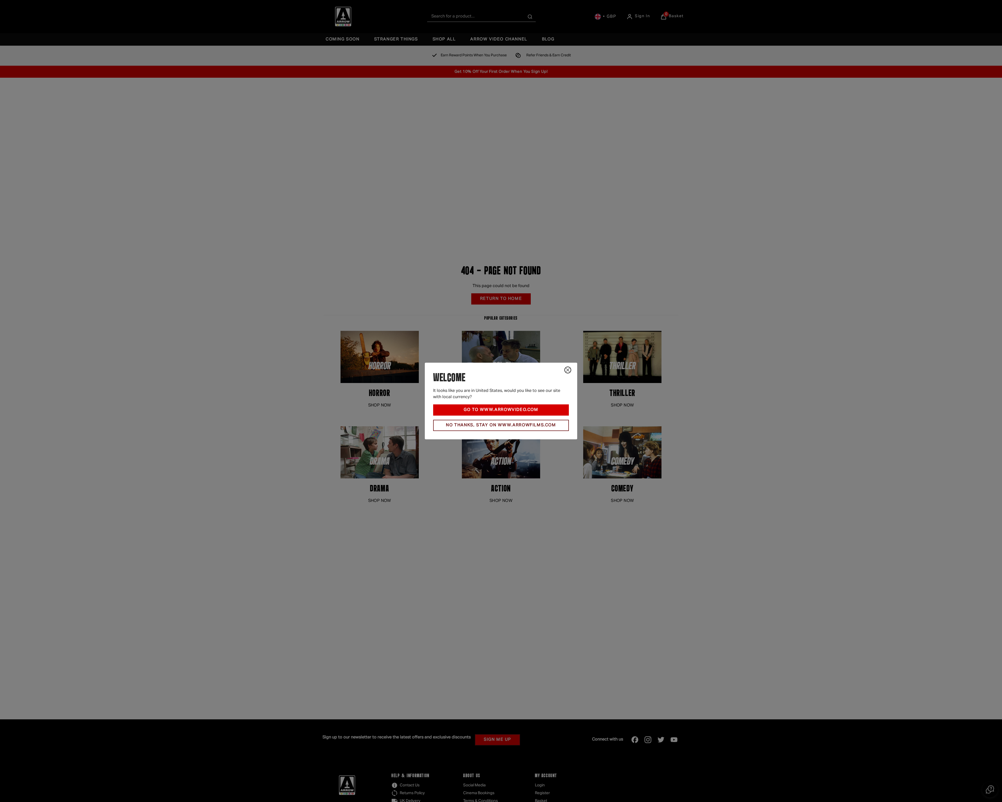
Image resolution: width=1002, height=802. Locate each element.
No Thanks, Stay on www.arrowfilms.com (501, 425)
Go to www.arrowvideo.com (501, 410)
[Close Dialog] (568, 370)
